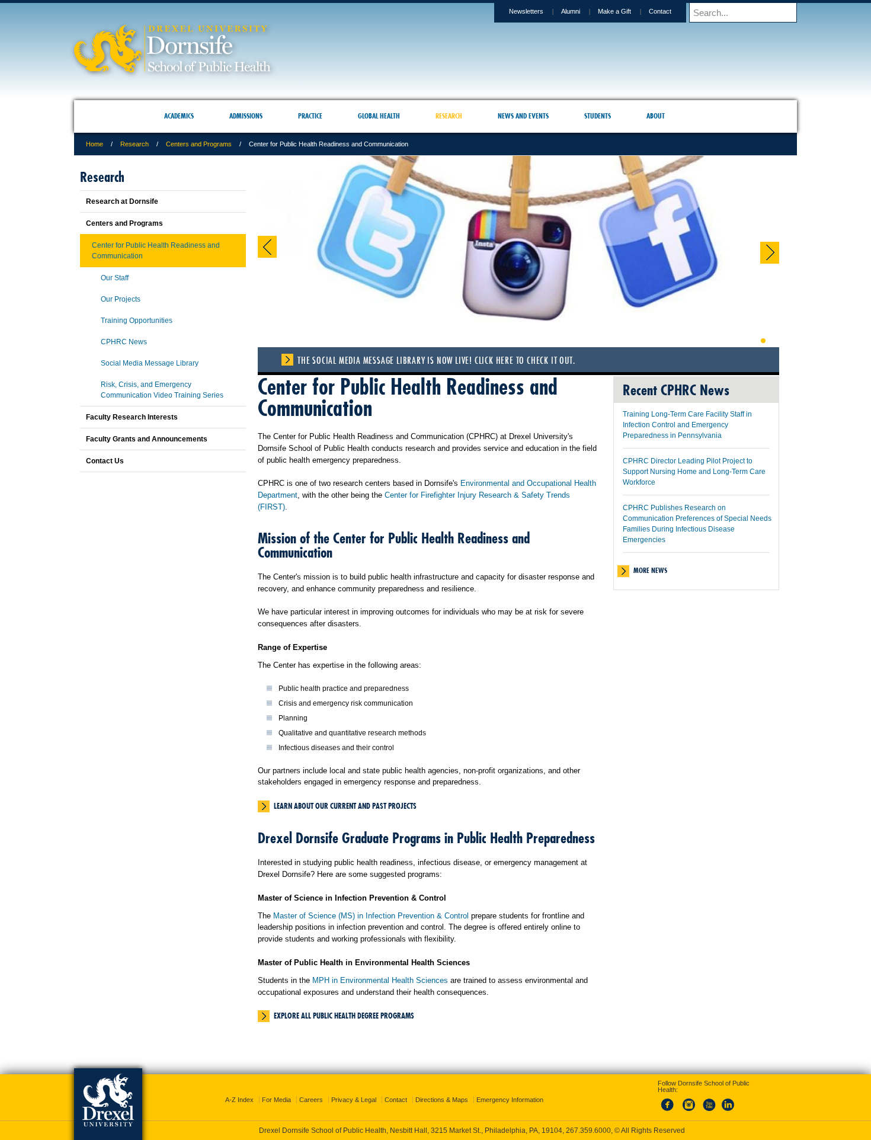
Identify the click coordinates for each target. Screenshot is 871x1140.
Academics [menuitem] (179, 115)
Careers (311, 1089)
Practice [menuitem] (310, 115)
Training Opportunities (136, 320)
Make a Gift (614, 11)
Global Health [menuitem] (379, 115)
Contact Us (105, 461)
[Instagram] (689, 1100)
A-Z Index (239, 1089)
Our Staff (115, 278)
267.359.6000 (434, 1130)
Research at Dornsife (122, 201)
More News (650, 570)
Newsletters (526, 11)
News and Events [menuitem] (523, 115)
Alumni (570, 11)
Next (769, 253)
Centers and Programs (199, 144)
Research (134, 144)
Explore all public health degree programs (344, 1015)
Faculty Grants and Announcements (146, 439)
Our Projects (120, 299)
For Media (276, 1089)
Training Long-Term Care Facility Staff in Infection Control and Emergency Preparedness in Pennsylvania (687, 425)
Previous (267, 247)
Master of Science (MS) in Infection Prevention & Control (371, 915)
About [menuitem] (655, 115)
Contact (660, 11)
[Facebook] (669, 1100)
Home (94, 144)
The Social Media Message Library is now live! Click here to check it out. (436, 360)
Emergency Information (509, 1089)
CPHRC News (124, 342)
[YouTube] (709, 1100)
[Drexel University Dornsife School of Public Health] (172, 68)
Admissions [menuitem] (245, 115)
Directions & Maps (441, 1089)
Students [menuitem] (597, 115)
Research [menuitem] (449, 115)
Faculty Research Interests (132, 417)
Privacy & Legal (353, 1089)
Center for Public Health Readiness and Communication (156, 250)
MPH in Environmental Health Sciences (380, 980)
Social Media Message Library (149, 363)
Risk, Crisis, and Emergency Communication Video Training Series (162, 389)
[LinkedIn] (728, 1100)
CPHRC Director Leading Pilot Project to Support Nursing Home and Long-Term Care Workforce (694, 471)
